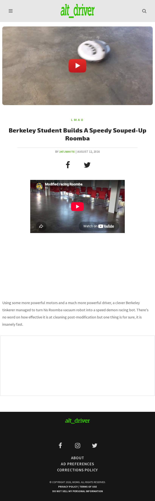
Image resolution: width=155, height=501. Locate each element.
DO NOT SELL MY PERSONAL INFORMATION (77, 491)
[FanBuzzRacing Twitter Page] (95, 445)
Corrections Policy (77, 469)
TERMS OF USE (88, 486)
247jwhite (67, 151)
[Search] (144, 11)
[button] (11, 11)
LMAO (77, 120)
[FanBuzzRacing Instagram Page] (78, 445)
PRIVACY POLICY (68, 486)
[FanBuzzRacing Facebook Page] (61, 445)
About (77, 457)
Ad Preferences (77, 463)
